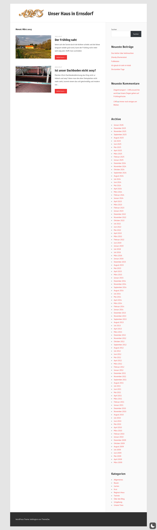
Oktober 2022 (119, 220)
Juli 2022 (117, 223)
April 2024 (118, 188)
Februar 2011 (119, 402)
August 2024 (119, 176)
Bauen (116, 483)
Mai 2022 (117, 230)
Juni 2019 (117, 243)
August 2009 (119, 446)
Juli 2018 (117, 249)
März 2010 (118, 430)
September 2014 (120, 287)
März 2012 (118, 364)
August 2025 (119, 138)
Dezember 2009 (120, 440)
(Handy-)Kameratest (119, 57)
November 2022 (120, 217)
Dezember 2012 (120, 335)
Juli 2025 (117, 141)
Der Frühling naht (66, 40)
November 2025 (120, 131)
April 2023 (118, 201)
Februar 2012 (119, 367)
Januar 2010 (118, 437)
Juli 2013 (117, 325)
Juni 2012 (117, 354)
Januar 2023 (118, 211)
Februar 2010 (119, 434)
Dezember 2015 (120, 262)
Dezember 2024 (120, 163)
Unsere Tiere (118, 505)
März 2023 (118, 204)
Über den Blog (119, 499)
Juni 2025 (117, 144)
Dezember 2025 (120, 128)
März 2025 (118, 153)
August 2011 (119, 383)
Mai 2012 (117, 357)
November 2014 (120, 284)
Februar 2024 (119, 195)
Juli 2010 (117, 418)
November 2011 (120, 376)
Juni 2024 (117, 182)
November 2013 (120, 316)
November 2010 (120, 411)
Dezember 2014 (120, 281)
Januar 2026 (118, 125)
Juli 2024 (117, 179)
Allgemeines (118, 480)
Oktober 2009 (119, 443)
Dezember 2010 (120, 408)
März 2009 (118, 462)
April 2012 (118, 360)
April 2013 (118, 329)
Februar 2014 (119, 306)
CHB (115, 101)
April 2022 (118, 233)
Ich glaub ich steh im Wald (121, 65)
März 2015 (118, 274)
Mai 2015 (117, 268)
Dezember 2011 (120, 373)
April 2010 (118, 427)
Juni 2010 (117, 421)
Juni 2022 (117, 227)
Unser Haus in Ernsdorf (70, 13)
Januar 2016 (118, 258)
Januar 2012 (118, 370)
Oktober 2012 (119, 341)
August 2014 (119, 290)
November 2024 (120, 166)
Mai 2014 (117, 297)
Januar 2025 (118, 160)
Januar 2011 (118, 405)
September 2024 (120, 173)
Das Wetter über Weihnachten (122, 53)
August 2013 (119, 322)
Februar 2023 (119, 208)
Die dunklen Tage (117, 69)
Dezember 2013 (120, 313)
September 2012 (120, 344)
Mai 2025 (117, 147)
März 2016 (118, 255)
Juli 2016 (117, 252)
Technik (117, 495)
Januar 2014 (118, 309)
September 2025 (120, 134)
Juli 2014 (117, 294)
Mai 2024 (117, 185)
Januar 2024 (118, 198)
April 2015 (118, 271)
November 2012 (120, 338)
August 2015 (119, 265)
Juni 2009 (117, 453)
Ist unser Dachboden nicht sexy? (75, 70)
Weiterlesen (60, 57)
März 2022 (118, 236)
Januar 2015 (118, 278)
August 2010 (119, 414)
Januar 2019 (118, 246)
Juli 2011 (117, 386)
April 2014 (118, 300)
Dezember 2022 (120, 214)
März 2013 (118, 332)
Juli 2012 (117, 351)
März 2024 (118, 192)
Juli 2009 (117, 449)
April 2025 (118, 150)
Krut (115, 489)
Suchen (114, 29)
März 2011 (118, 399)
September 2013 (120, 319)
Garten (116, 486)
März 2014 (118, 303)
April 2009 (118, 459)
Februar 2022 (119, 239)
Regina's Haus (119, 492)
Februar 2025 (119, 157)
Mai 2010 (117, 424)
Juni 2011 (117, 389)
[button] (153, 526)
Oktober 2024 (119, 169)
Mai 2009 (117, 456)
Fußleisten (115, 61)
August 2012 (119, 348)
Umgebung (118, 502)
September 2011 (120, 379)
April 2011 (118, 395)
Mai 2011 (117, 392)
